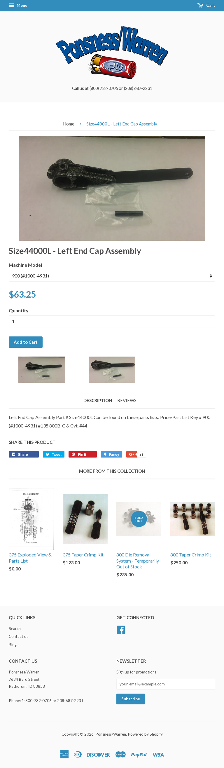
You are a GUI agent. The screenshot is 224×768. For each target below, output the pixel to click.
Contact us (18, 636)
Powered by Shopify (145, 734)
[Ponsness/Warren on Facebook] (120, 628)
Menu (21, 5)
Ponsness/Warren (110, 734)
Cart (210, 5)
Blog (13, 644)
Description (97, 400)
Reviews (126, 400)
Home (68, 123)
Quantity (19, 310)
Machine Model (25, 265)
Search (15, 628)
